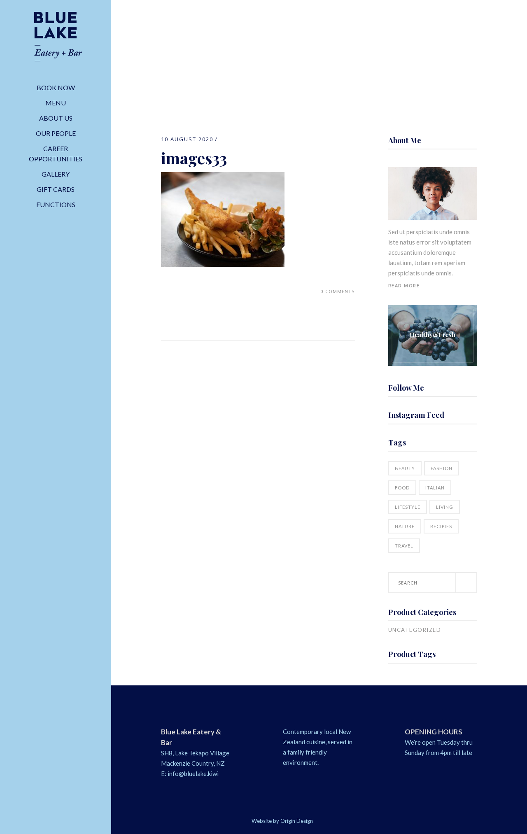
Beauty (405, 468)
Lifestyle (407, 507)
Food (402, 487)
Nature (405, 526)
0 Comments (337, 291)
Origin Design (296, 821)
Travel (404, 545)
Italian (435, 487)
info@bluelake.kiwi (193, 773)
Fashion (441, 468)
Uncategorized (414, 630)
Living (444, 507)
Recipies (441, 526)
